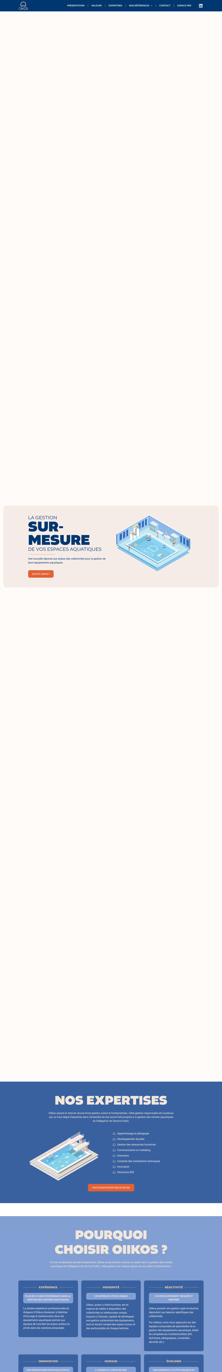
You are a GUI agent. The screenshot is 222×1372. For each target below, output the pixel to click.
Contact (164, 5)
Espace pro (184, 5)
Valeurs (96, 5)
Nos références (139, 5)
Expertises (115, 5)
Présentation (76, 5)
